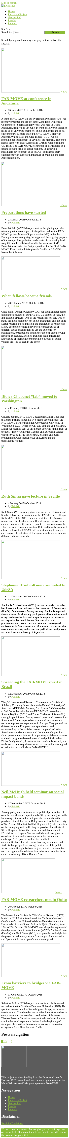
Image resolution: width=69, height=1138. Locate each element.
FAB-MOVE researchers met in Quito (34, 899)
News (64, 91)
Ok (30, 1135)
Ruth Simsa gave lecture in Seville (30, 496)
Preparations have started (23, 212)
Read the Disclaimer (12, 1123)
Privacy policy (40, 1135)
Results (12, 20)
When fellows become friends (26, 296)
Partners (12, 23)
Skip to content (9, 2)
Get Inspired (14, 17)
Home (11, 11)
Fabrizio (15, 113)
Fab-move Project (17, 14)
